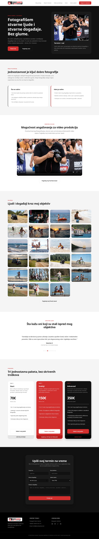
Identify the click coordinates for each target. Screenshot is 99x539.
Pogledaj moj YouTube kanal (49, 180)
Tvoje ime (31, 470)
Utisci (66, 3)
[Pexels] (60, 524)
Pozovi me (13, 48)
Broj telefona (53, 470)
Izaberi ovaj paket (21, 431)
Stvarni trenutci (47, 3)
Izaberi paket (53, 477)
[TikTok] (57, 523)
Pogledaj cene (26, 48)
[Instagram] (52, 524)
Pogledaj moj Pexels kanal (49, 301)
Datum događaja (32, 477)
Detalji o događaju (33, 484)
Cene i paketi (73, 3)
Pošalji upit (49, 498)
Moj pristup (38, 3)
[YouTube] (55, 524)
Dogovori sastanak (85, 3)
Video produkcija (58, 3)
